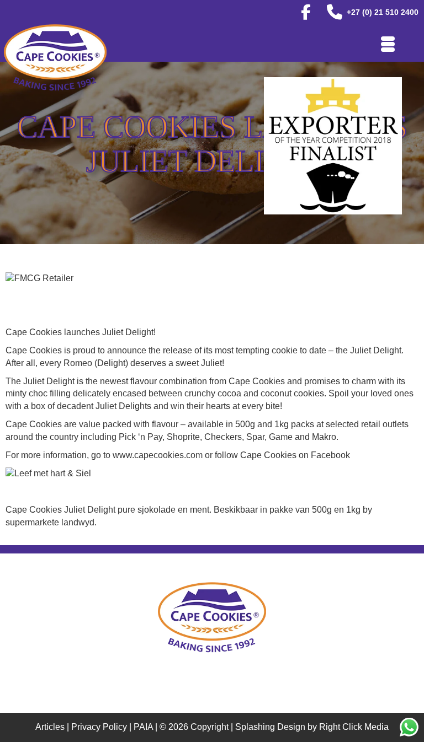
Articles (50, 727)
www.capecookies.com (158, 455)
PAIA (143, 727)
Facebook (330, 455)
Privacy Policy (99, 727)
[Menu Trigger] (388, 43)
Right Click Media (354, 727)
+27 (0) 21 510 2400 (382, 12)
